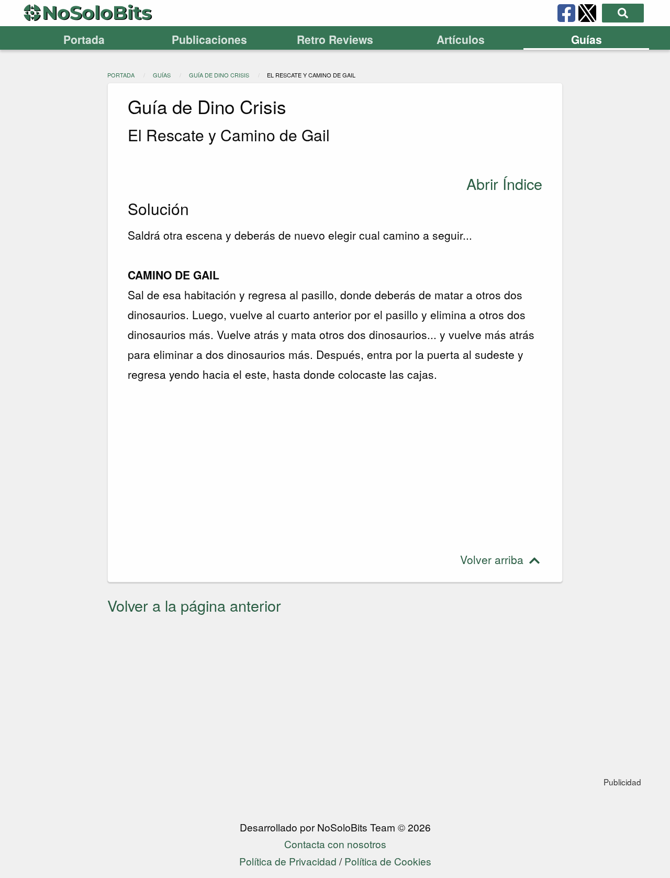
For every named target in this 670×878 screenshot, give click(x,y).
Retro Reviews (335, 39)
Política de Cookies (387, 861)
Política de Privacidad (288, 861)
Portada (84, 39)
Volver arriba (493, 559)
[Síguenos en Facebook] (566, 13)
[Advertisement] (335, 467)
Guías (586, 39)
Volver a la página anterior (194, 605)
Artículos (461, 39)
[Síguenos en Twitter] (587, 13)
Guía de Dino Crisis (219, 75)
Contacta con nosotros (335, 844)
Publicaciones (209, 39)
